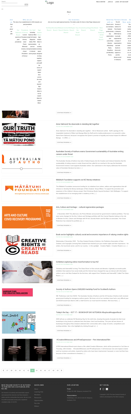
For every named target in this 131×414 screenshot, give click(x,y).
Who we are (27, 22)
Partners (117, 39)
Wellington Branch (72, 29)
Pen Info (37, 403)
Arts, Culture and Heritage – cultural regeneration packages (80, 207)
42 (28, 370)
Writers (36, 406)
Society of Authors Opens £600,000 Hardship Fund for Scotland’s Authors (86, 289)
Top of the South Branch (77, 31)
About (36, 389)
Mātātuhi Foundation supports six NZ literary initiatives (78, 180)
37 (7, 370)
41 (24, 370)
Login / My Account (121, 2)
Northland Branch (49, 29)
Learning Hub (38, 392)
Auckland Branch (55, 29)
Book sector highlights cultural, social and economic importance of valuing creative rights (92, 234)
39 (15, 370)
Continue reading (63, 112)
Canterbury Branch (83, 29)
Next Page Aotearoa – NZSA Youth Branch (101, 33)
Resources (37, 397)
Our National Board (18, 36)
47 (49, 370)
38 (11, 370)
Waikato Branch (60, 29)
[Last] (61, 370)
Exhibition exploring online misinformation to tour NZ (77, 262)
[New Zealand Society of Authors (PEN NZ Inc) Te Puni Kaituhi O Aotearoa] (49, 2)
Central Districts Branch (66, 30)
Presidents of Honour (24, 43)
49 (57, 370)
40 (20, 370)
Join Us (110, 2)
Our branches (74, 21)
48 (53, 370)
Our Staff (32, 41)
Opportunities (38, 400)
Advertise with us (110, 37)
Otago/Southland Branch (92, 29)
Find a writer (100, 2)
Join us (11, 27)
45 (41, 370)
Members (37, 395)
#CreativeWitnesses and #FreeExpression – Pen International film (83, 340)
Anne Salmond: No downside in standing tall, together (77, 124)
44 (36, 370)
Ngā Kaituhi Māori (39, 66)
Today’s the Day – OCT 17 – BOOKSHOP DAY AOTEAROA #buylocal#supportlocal (88, 312)
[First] (3, 370)
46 (45, 370)
